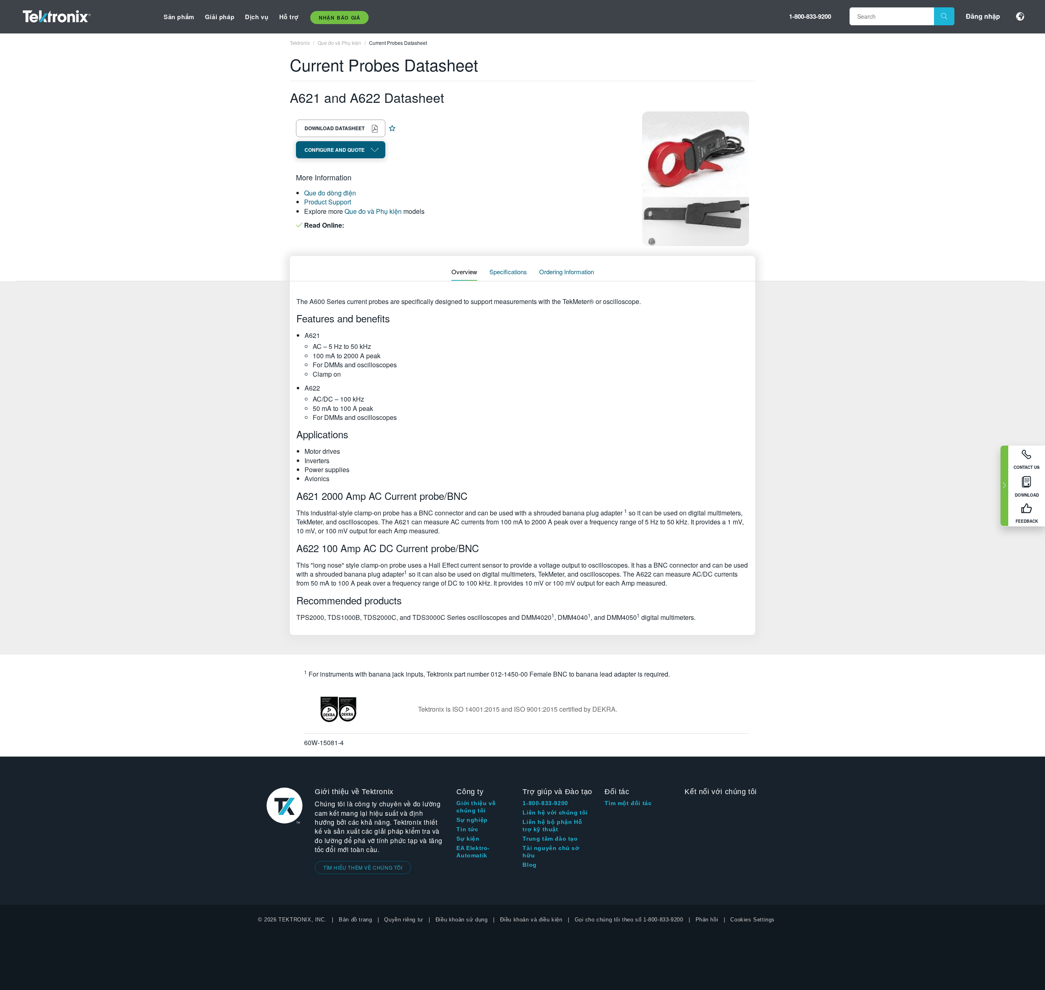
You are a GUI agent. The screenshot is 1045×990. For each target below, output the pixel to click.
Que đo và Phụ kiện (373, 211)
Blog (529, 864)
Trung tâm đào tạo (550, 838)
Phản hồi (707, 920)
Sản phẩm (179, 16)
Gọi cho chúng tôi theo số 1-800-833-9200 (629, 920)
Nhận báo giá (339, 17)
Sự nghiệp (471, 820)
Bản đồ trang (355, 920)
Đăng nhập (983, 16)
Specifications (508, 271)
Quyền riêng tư (403, 920)
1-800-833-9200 (810, 16)
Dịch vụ (256, 16)
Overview (464, 271)
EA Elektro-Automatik (473, 852)
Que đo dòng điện (330, 193)
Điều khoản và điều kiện (531, 920)
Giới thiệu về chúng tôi (476, 807)
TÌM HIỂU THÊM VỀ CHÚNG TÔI (362, 867)
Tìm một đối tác (628, 803)
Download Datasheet (335, 128)
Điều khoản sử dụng (462, 920)
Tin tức (467, 829)
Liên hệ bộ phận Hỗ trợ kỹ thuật (552, 825)
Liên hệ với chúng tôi (555, 812)
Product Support (327, 201)
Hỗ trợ (289, 16)
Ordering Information (566, 271)
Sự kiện (467, 838)
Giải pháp (219, 16)
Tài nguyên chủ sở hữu (550, 852)
